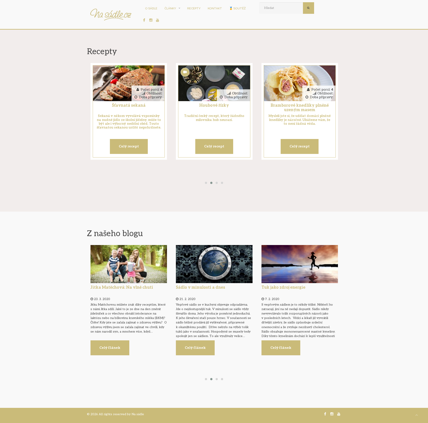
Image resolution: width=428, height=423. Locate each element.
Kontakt (215, 8)
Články (170, 8)
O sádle (151, 8)
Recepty (194, 8)
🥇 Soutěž (237, 8)
